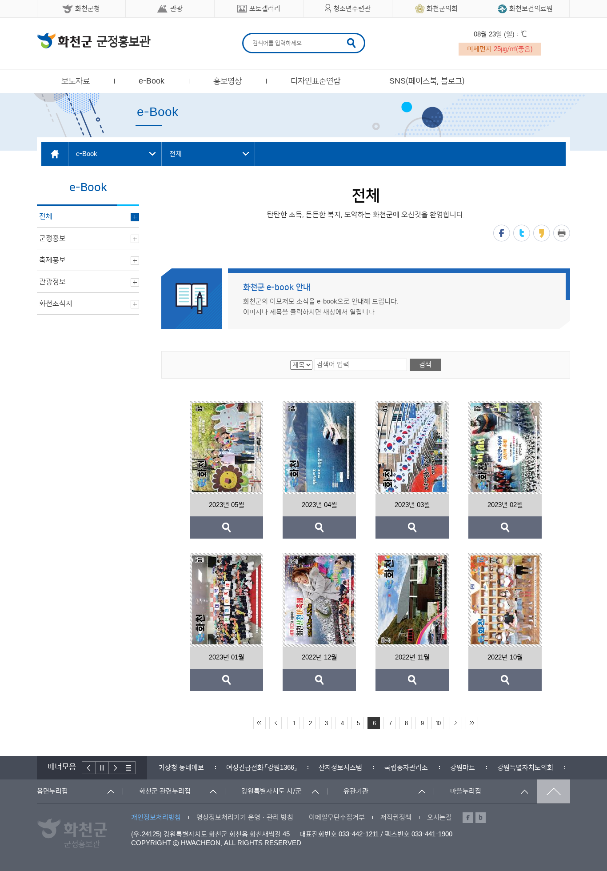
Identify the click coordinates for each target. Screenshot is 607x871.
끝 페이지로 (472, 723)
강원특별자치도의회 (459, 767)
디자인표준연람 (315, 81)
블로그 (480, 817)
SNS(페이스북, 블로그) (427, 81)
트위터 (521, 233)
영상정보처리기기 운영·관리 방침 (244, 817)
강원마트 (395, 767)
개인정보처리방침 (156, 817)
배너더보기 (129, 767)
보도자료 (75, 81)
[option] (194, 767)
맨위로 (553, 791)
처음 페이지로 (259, 723)
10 (437, 723)
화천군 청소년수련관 (94, 40)
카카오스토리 (541, 233)
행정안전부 (524, 767)
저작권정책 (395, 817)
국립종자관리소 (339, 767)
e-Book (151, 81)
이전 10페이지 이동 (275, 723)
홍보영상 (227, 81)
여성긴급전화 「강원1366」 (195, 767)
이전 (89, 767)
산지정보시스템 (274, 767)
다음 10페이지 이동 (456, 723)
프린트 (561, 233)
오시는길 (439, 817)
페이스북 (501, 233)
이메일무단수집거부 (337, 817)
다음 (115, 767)
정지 (102, 767)
